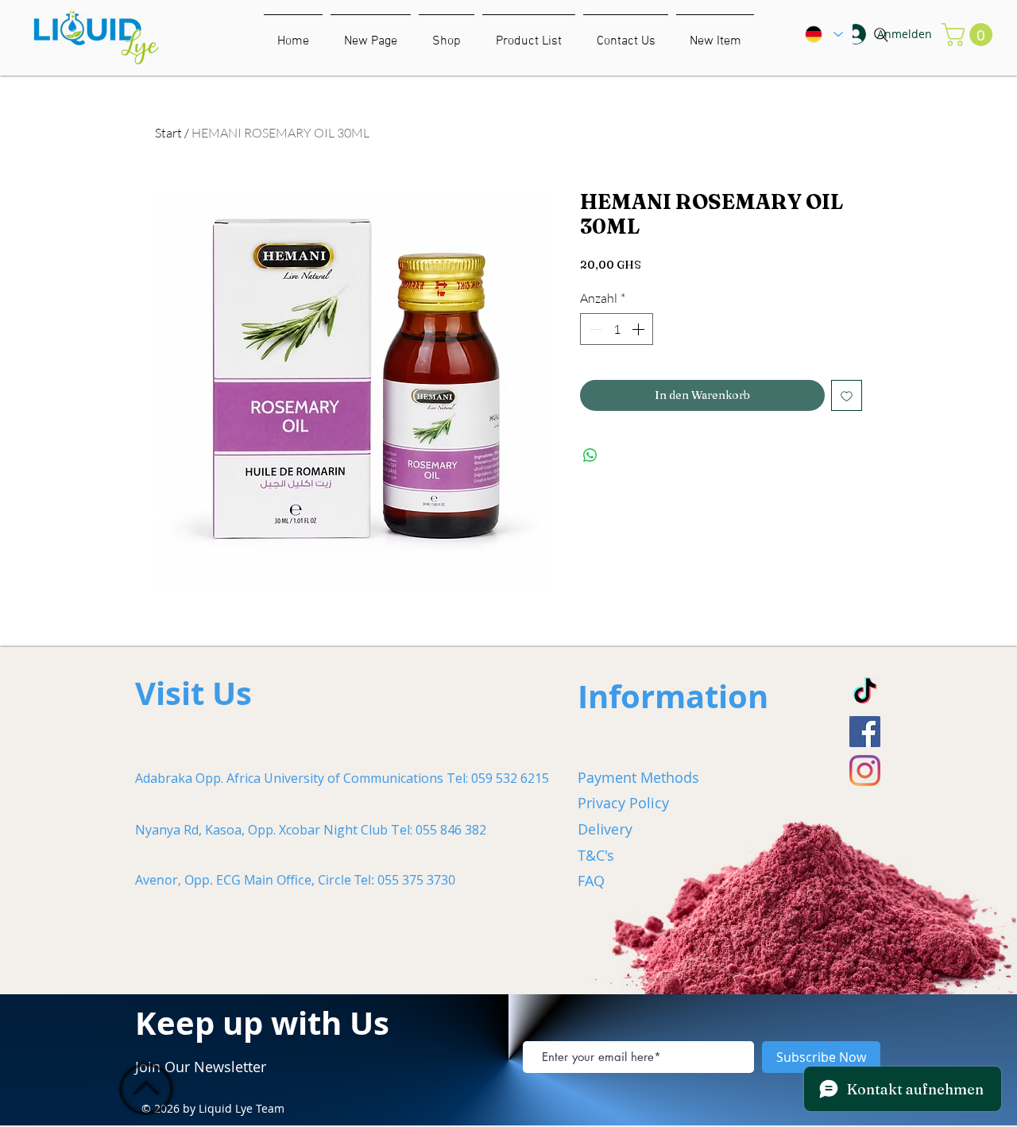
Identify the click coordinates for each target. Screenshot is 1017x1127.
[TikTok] (864, 692)
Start (168, 133)
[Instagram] (864, 770)
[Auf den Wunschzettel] (846, 395)
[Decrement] (593, 329)
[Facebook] (864, 731)
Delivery (605, 828)
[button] (715, 34)
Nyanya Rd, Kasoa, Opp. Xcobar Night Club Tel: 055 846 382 (310, 829)
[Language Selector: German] (823, 34)
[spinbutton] (616, 329)
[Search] (881, 35)
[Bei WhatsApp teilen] (590, 455)
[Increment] (639, 329)
